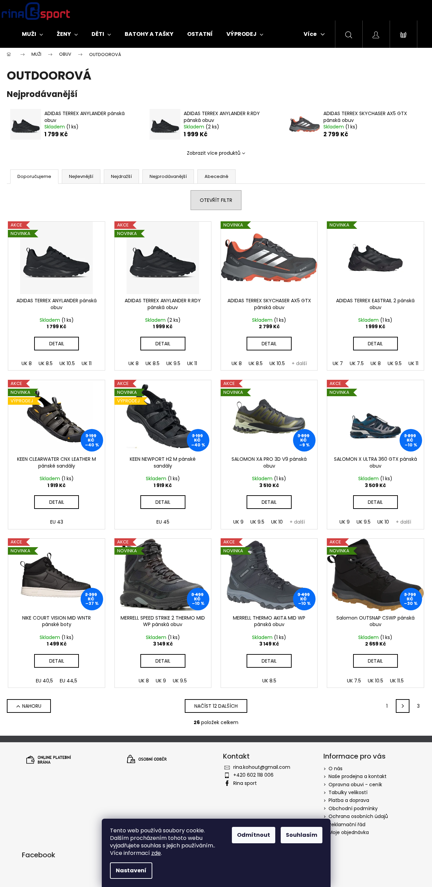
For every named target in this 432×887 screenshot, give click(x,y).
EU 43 (56, 521)
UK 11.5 (397, 680)
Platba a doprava (349, 800)
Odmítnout (253, 835)
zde (156, 853)
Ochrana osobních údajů (358, 816)
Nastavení (131, 870)
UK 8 (27, 363)
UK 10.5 (67, 363)
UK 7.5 (357, 363)
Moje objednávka (349, 832)
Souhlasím (301, 835)
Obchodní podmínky (353, 808)
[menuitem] (32, 34)
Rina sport (245, 783)
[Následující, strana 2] (402, 706)
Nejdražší (121, 176)
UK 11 (87, 363)
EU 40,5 (44, 680)
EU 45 (162, 521)
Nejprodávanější (168, 176)
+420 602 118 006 (253, 775)
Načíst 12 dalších (216, 706)
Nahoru (31, 706)
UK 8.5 (46, 363)
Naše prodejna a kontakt (358, 776)
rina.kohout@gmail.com (261, 767)
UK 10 (277, 521)
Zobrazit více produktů (213, 153)
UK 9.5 (173, 363)
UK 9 (238, 521)
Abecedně (216, 176)
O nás (336, 768)
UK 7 (338, 363)
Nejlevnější (81, 176)
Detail (56, 343)
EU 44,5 (68, 680)
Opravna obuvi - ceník (355, 784)
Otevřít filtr (216, 200)
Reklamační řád (347, 824)
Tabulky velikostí (348, 792)
